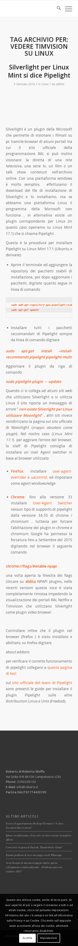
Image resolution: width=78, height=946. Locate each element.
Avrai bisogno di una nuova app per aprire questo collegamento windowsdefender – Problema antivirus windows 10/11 (34, 867)
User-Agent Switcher (52, 503)
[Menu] (66, 8)
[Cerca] (57, 8)
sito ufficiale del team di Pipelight (42, 682)
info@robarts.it (27, 787)
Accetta (27, 938)
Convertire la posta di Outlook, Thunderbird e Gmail (34, 847)
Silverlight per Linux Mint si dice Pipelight (39, 71)
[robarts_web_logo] (32, 8)
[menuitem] (57, 8)
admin (60, 84)
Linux (44, 84)
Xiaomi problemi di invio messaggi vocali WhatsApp (34, 855)
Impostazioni (48, 938)
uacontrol (39, 477)
